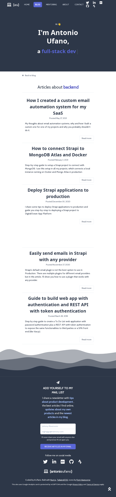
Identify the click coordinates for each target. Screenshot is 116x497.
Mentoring (51, 4)
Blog (37, 4)
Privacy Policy (78, 484)
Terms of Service (93, 484)
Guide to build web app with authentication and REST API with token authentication (58, 304)
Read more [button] (86, 138)
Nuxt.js (53, 480)
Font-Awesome (83, 480)
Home (27, 4)
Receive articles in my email (58, 446)
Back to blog (30, 75)
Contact (79, 4)
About (66, 4)
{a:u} (15, 5)
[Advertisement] (58, 235)
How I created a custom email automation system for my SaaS (58, 106)
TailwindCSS (62, 480)
